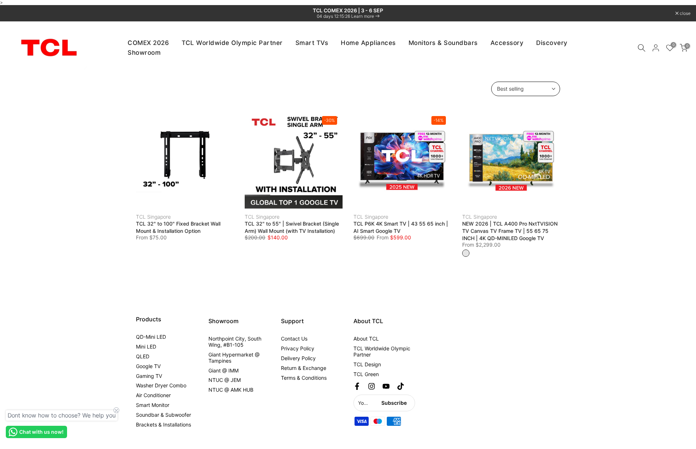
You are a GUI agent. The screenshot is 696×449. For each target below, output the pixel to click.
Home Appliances (368, 42)
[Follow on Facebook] (357, 386)
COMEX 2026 (148, 42)
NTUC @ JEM (224, 380)
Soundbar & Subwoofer (163, 415)
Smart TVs (311, 42)
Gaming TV (149, 376)
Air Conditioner (153, 395)
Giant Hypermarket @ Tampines (234, 357)
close (15, 13)
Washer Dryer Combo (161, 385)
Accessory (507, 42)
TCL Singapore (153, 217)
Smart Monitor (152, 405)
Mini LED (146, 346)
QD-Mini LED (151, 337)
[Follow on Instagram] (371, 386)
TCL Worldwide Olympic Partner (232, 42)
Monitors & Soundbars (443, 42)
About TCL (366, 338)
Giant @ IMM (223, 370)
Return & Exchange (303, 368)
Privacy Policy (297, 348)
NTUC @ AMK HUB (230, 390)
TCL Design (367, 364)
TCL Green (366, 374)
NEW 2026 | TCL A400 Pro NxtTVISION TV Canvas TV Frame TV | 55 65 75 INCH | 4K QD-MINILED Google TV (510, 231)
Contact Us (294, 338)
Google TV (148, 366)
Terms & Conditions (304, 378)
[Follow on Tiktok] (400, 386)
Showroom (144, 52)
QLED (142, 356)
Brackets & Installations (163, 424)
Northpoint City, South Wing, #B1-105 (234, 341)
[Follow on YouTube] (386, 386)
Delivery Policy (298, 358)
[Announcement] (348, 13)
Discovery (552, 42)
